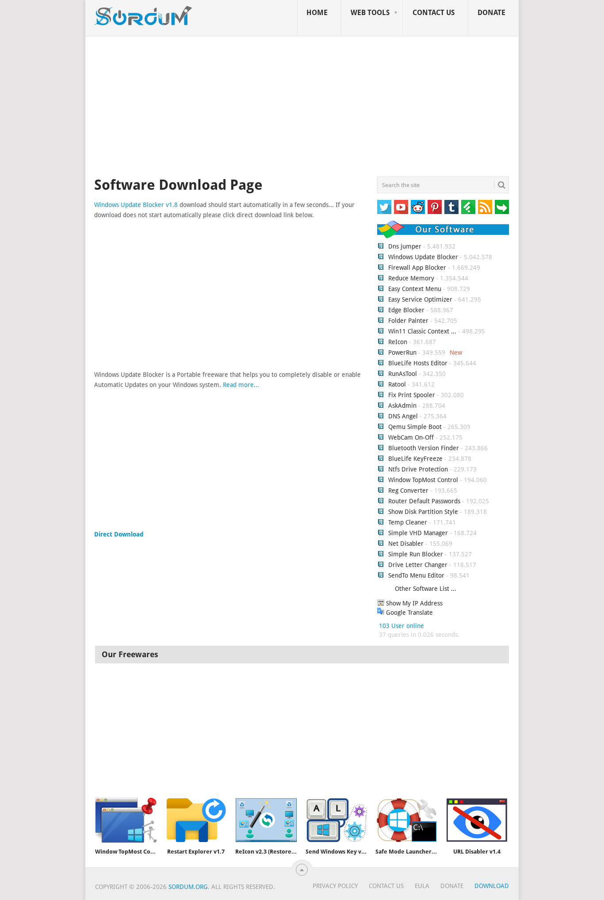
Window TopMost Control (423, 479)
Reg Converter (408, 490)
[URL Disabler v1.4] (477, 820)
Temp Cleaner (407, 522)
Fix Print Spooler (411, 394)
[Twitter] (384, 207)
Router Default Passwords (424, 501)
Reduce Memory (411, 278)
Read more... (241, 384)
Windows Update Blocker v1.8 (136, 204)
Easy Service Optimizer (420, 299)
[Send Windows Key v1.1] (336, 820)
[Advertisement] (302, 108)
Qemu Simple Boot (415, 426)
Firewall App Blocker (417, 267)
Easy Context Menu (414, 288)
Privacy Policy (335, 885)
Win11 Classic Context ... (422, 331)
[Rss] (485, 207)
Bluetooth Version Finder (423, 448)
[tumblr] (451, 207)
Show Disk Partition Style (423, 511)
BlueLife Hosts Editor (417, 363)
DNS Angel (403, 416)
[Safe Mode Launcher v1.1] (406, 820)
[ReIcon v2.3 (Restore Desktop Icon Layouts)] (266, 820)
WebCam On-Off (412, 437)
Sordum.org (188, 886)
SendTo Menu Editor (416, 575)
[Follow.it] (502, 207)
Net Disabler (406, 543)
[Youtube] (401, 207)
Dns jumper (404, 246)
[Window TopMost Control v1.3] (126, 820)
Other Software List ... (425, 588)
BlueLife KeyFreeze (415, 458)
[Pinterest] (435, 207)
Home (317, 12)
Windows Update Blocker (423, 256)
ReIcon (397, 341)
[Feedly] (468, 207)
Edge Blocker (406, 310)
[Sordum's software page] (143, 16)
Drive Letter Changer (417, 564)
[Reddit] (418, 207)
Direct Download (119, 534)
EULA (422, 885)
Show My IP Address (413, 603)
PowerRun (402, 352)
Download (491, 885)
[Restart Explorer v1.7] (196, 820)
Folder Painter (408, 320)
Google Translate (408, 612)
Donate (491, 12)
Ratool (397, 384)
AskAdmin (402, 405)
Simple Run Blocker (415, 554)
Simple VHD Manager (418, 532)
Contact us (434, 12)
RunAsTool (402, 373)
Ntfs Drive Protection (418, 469)
